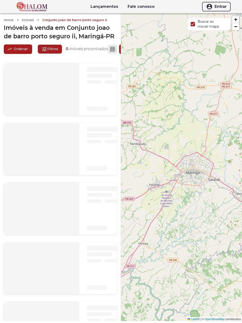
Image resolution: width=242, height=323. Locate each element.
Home (8, 20)
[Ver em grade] (112, 49)
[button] (235, 19)
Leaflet (195, 319)
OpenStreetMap (215, 319)
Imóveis (28, 20)
